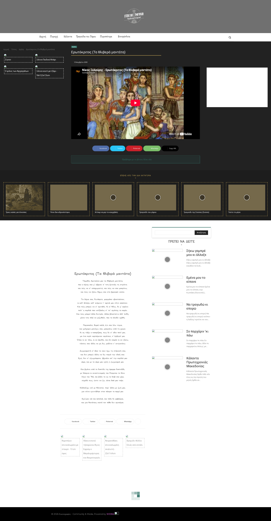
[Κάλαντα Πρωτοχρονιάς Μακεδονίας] (167, 367)
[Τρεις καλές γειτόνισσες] (24, 197)
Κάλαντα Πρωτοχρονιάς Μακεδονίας (197, 362)
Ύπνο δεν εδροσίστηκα (60, 212)
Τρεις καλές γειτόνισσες (16, 212)
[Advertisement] (237, 87)
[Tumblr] (218, 37)
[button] (230, 37)
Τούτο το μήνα (234, 212)
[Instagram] (202, 37)
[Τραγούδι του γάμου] (157, 197)
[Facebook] (197, 37)
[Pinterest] (207, 37)
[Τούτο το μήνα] (246, 197)
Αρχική (6, 49)
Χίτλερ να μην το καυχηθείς (106, 212)
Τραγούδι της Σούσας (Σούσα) (196, 212)
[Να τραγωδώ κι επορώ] (167, 313)
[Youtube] (218, 514)
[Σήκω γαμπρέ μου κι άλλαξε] (167, 259)
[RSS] (213, 37)
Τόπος (14, 49)
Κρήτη (21, 49)
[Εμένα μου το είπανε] (167, 286)
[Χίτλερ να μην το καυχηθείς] (113, 197)
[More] (138, 421)
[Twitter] (223, 37)
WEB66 (110, 514)
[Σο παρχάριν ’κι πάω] (167, 340)
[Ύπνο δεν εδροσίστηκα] (68, 197)
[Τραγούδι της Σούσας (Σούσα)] (202, 197)
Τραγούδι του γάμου (147, 212)
